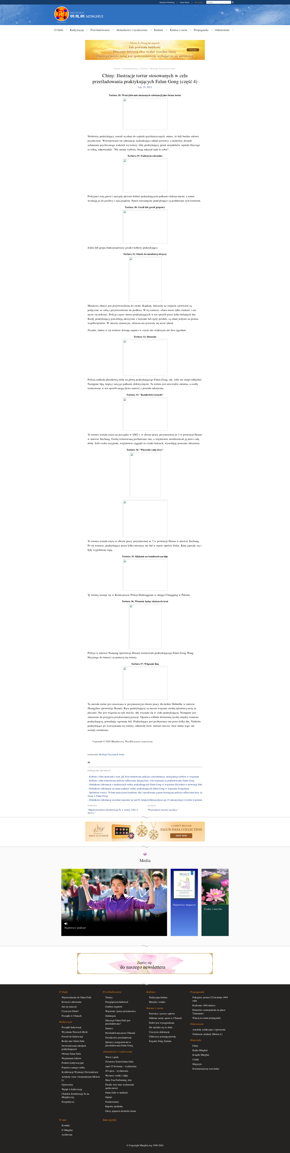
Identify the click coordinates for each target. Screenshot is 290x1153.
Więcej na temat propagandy (206, 1017)
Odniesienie (222, 30)
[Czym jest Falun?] (61, 8)
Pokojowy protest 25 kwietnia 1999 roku (210, 999)
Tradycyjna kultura (158, 997)
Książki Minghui (200, 1054)
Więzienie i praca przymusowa (120, 1011)
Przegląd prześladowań (116, 1001)
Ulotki (195, 1059)
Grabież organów (113, 1006)
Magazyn (197, 1064)
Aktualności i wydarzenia (131, 30)
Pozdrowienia (112, 1101)
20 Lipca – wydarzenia (116, 1070)
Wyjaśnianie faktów (71, 1058)
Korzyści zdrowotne (71, 1001)
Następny (151, 806)
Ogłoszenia (67, 1084)
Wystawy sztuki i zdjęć (116, 1075)
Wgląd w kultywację (72, 1089)
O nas (62, 1120)
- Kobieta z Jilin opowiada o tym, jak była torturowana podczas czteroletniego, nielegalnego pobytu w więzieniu (143, 776)
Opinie (108, 1097)
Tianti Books (185, 2)
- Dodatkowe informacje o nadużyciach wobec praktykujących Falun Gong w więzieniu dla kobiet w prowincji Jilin (145, 784)
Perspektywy (68, 1101)
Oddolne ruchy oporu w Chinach (165, 1018)
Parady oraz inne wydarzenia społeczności (119, 1086)
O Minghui (67, 1130)
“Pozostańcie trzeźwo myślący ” (163, 809)
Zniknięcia (110, 1015)
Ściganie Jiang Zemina (160, 1041)
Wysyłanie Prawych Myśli (75, 1031)
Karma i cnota (178, 30)
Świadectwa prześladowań (118, 1037)
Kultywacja (77, 30)
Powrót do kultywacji (72, 1036)
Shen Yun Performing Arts (118, 1080)
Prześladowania (100, 30)
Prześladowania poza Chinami (120, 1032)
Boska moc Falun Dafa (73, 1041)
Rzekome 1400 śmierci (203, 1005)
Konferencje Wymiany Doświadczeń (80, 1072)
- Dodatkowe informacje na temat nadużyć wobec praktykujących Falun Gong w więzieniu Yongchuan (138, 788)
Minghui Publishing (167, 2)
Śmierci (109, 1028)
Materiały (195, 1040)
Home (117, 68)
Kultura (158, 30)
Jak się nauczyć (69, 1006)
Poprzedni (92, 806)
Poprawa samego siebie (73, 1067)
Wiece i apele (112, 1057)
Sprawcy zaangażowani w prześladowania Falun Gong (119, 1043)
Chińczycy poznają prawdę (162, 1036)
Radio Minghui (200, 1050)
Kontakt (66, 1125)
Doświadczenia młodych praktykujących (74, 1047)
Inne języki (199, 2)
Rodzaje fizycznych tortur (163, 68)
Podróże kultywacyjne (73, 1062)
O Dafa (58, 30)
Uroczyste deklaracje (159, 1031)
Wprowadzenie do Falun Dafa (76, 997)
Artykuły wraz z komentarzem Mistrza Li (81, 1078)
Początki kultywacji (71, 1027)
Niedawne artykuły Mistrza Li (207, 1034)
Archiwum (67, 1134)
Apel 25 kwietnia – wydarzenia (120, 1066)
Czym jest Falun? (70, 1011)
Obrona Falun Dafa (71, 1053)
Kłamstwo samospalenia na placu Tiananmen (208, 1011)
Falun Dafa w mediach (116, 1092)
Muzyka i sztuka (157, 1001)
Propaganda (201, 30)
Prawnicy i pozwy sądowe (162, 1013)
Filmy (195, 1045)
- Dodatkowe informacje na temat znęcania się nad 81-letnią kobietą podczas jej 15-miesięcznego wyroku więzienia (145, 799)
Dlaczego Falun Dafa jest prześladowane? (117, 1022)
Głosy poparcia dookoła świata (120, 1111)
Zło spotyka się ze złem (160, 1027)
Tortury (144, 68)
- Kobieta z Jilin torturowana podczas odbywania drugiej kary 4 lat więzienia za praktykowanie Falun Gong (141, 780)
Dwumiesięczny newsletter (205, 1068)
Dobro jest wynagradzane (161, 1022)
